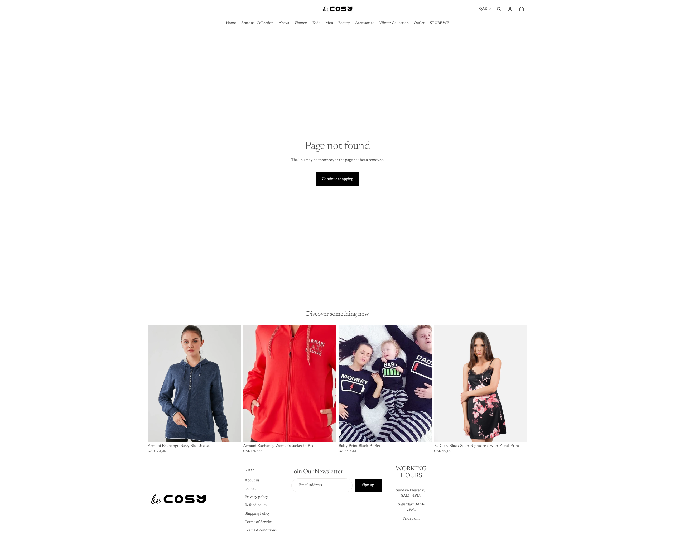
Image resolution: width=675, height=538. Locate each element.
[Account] (510, 9)
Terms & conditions (261, 530)
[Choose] (233, 433)
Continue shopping (337, 179)
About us (252, 480)
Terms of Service (258, 522)
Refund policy (256, 505)
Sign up (368, 485)
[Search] (499, 9)
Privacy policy (256, 497)
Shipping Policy (257, 514)
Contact (251, 489)
